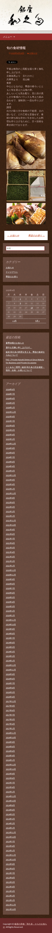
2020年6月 (10, 593)
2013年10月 (11, 837)
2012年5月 (10, 882)
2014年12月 (11, 796)
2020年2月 (10, 611)
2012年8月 (10, 868)
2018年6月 (10, 688)
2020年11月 (11, 575)
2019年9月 (10, 629)
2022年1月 (10, 516)
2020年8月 (10, 584)
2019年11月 (11, 620)
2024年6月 (10, 462)
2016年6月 (10, 751)
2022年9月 (10, 498)
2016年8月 (10, 746)
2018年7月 (10, 683)
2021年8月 (10, 534)
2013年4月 (10, 846)
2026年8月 (10, 389)
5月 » (37, 321)
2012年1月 (10, 900)
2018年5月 (10, 692)
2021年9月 (10, 529)
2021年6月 (10, 543)
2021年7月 (10, 538)
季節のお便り (36, 235)
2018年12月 (11, 665)
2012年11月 (11, 855)
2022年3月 (10, 507)
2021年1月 (10, 565)
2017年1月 (10, 728)
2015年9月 (10, 773)
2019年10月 (11, 624)
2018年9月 (10, 674)
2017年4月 (10, 724)
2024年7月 (10, 457)
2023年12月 (11, 475)
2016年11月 (11, 733)
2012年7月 (10, 873)
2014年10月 (11, 801)
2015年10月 (11, 769)
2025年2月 (10, 439)
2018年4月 (10, 697)
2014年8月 (10, 805)
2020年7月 (10, 588)
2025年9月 (10, 416)
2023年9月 (10, 480)
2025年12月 (11, 412)
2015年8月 (10, 778)
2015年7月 (10, 782)
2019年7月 (10, 638)
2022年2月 (10, 511)
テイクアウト (12, 272)
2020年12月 (11, 570)
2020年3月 (10, 606)
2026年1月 (10, 407)
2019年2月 (10, 656)
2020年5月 (10, 597)
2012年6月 (10, 877)
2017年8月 (10, 710)
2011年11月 (11, 905)
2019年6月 (10, 642)
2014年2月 (10, 823)
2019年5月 (10, 647)
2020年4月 (10, 602)
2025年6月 (10, 425)
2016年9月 (10, 742)
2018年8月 (10, 679)
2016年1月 (10, 760)
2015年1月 (10, 792)
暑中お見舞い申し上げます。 (19, 347)
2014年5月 (10, 814)
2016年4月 (10, 755)
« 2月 (14, 321)
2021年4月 (10, 552)
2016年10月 (11, 737)
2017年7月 (10, 715)
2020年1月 (10, 615)
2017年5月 (10, 719)
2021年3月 (10, 556)
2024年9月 (10, 448)
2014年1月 (10, 828)
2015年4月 (10, 787)
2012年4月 (10, 886)
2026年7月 (10, 394)
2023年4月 (10, 484)
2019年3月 (10, 651)
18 (32, 307)
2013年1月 (10, 850)
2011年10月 (11, 909)
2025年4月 (10, 434)
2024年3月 (10, 471)
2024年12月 (11, 443)
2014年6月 (10, 810)
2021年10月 (11, 525)
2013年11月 (11, 832)
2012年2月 (10, 896)
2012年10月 (11, 859)
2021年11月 (11, 520)
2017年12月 (11, 701)
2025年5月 (10, 430)
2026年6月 (10, 398)
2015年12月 (11, 764)
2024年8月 (10, 452)
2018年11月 (11, 669)
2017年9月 (10, 706)
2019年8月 (10, 633)
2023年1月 (10, 489)
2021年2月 (10, 561)
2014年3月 (10, 819)
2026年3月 (10, 403)
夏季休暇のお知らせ (15, 343)
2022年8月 (10, 502)
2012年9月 (10, 864)
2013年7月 (10, 841)
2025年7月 (10, 421)
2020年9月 (10, 579)
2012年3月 (10, 891)
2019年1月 (10, 660)
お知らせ (33, 53)
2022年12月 (11, 493)
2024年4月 (10, 466)
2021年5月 (10, 547)
